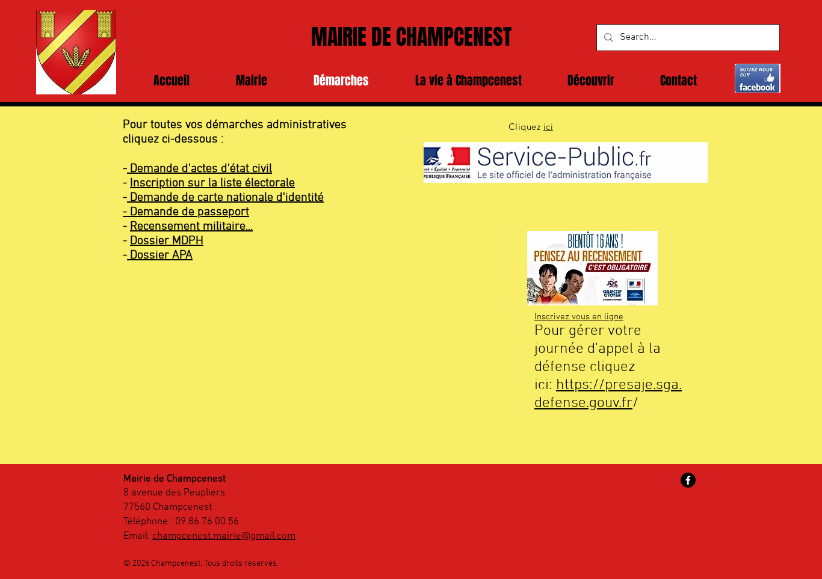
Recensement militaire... (191, 226)
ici (548, 126)
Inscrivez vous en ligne (578, 316)
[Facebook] (688, 480)
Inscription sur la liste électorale (212, 183)
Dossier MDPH (166, 241)
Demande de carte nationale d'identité (225, 198)
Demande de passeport (189, 212)
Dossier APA (160, 255)
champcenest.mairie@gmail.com (223, 536)
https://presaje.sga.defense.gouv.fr (608, 394)
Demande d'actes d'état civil (199, 169)
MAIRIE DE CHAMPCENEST (411, 37)
